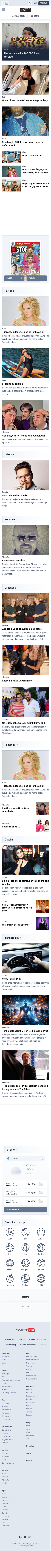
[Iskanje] (48, 9)
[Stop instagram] (30, 1537)
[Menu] (3, 9)
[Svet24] (5, 3)
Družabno (10, 587)
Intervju (9, 454)
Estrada (9, 291)
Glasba (24, 152)
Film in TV (5, 432)
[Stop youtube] (25, 1537)
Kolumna (10, 519)
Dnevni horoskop (15, 1222)
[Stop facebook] (20, 1537)
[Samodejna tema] (30, 3)
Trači (6, 50)
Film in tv (10, 744)
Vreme (11, 1149)
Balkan (4, 380)
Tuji (3, 97)
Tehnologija (12, 937)
